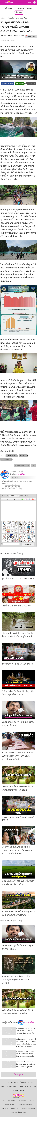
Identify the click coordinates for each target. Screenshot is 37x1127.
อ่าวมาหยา (5, 459)
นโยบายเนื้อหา (10, 1104)
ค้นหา (29, 9)
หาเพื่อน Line (11, 1086)
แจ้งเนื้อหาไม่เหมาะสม (18, 1112)
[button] (3, 499)
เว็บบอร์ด (8, 9)
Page (22, 1090)
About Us (5, 1108)
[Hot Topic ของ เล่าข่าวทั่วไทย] (4, 478)
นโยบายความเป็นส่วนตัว (26, 1101)
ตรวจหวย (14, 1082)
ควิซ (26, 1086)
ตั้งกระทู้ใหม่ (18, 1075)
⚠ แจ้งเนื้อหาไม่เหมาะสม (22, 465)
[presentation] (2, 499)
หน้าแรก (3, 18)
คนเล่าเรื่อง (29, 1022)
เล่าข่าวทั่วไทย (11, 41)
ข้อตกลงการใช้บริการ (9, 1101)
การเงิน (15, 1090)
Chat (3, 1086)
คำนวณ (33, 1086)
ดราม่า (23, 456)
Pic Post (20, 1086)
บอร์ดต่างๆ (20, 9)
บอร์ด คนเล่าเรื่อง (21, 18)
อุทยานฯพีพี (11, 456)
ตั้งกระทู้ (19, 12)
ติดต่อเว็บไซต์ (15, 1108)
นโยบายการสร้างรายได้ (24, 1104)
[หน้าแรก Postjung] (9, 2)
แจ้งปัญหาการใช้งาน (28, 1108)
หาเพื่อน (31, 1082)
